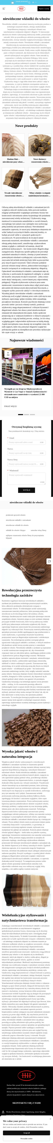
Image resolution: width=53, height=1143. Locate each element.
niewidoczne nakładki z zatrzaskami (18, 520)
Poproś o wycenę (44, 9)
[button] (20, 414)
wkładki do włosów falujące (15, 530)
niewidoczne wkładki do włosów (17, 525)
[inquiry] (49, 561)
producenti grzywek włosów (16, 515)
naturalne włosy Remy (38, 530)
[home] (21, 8)
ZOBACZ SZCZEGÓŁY (13, 145)
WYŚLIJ (26, 490)
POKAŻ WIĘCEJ (10, 406)
